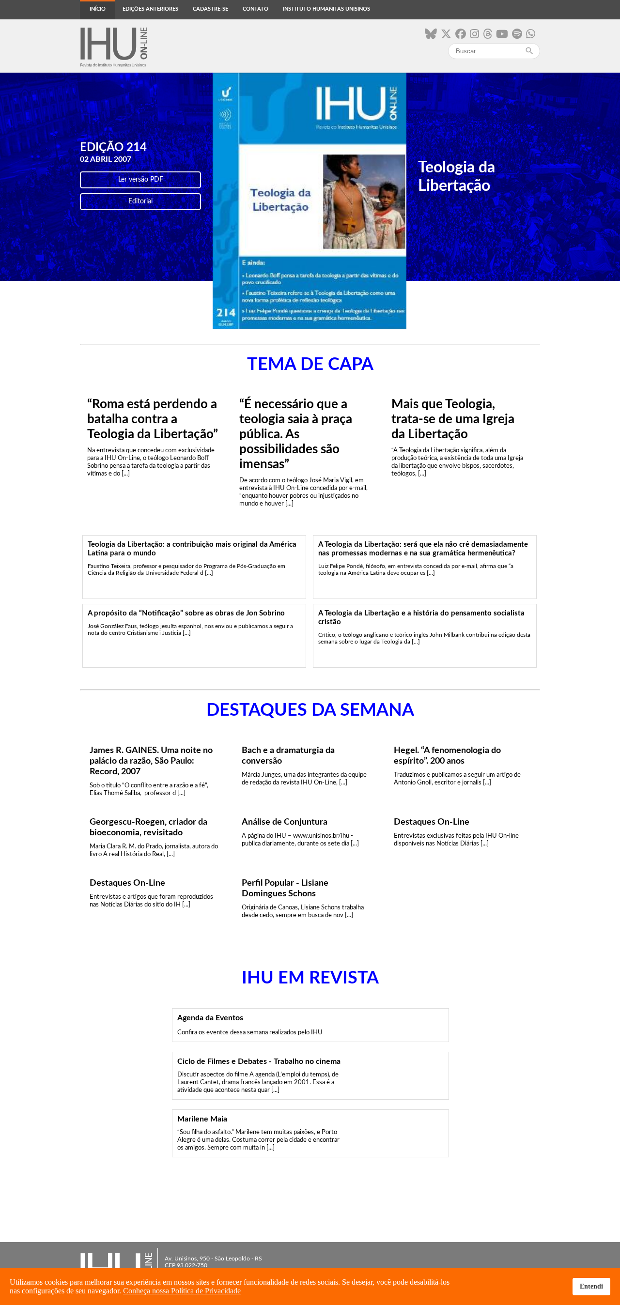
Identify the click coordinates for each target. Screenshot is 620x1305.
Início (98, 9)
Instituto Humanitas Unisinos (326, 9)
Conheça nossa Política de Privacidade (182, 1291)
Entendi (591, 1286)
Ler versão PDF (140, 179)
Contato (255, 9)
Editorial (140, 201)
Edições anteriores (150, 9)
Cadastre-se (210, 9)
